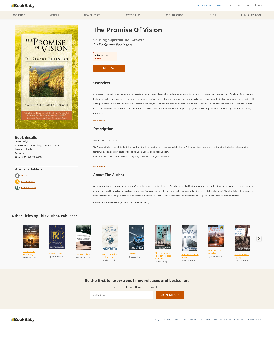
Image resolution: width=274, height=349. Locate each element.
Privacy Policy (255, 319)
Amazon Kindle (28, 181)
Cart (248, 5)
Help (229, 5)
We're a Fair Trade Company (209, 5)
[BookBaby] (25, 5)
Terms (167, 319)
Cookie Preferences (185, 319)
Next (259, 238)
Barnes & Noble (28, 187)
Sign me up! (169, 295)
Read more (99, 120)
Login (238, 5)
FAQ (157, 319)
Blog (213, 14)
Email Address (98, 295)
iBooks (24, 175)
